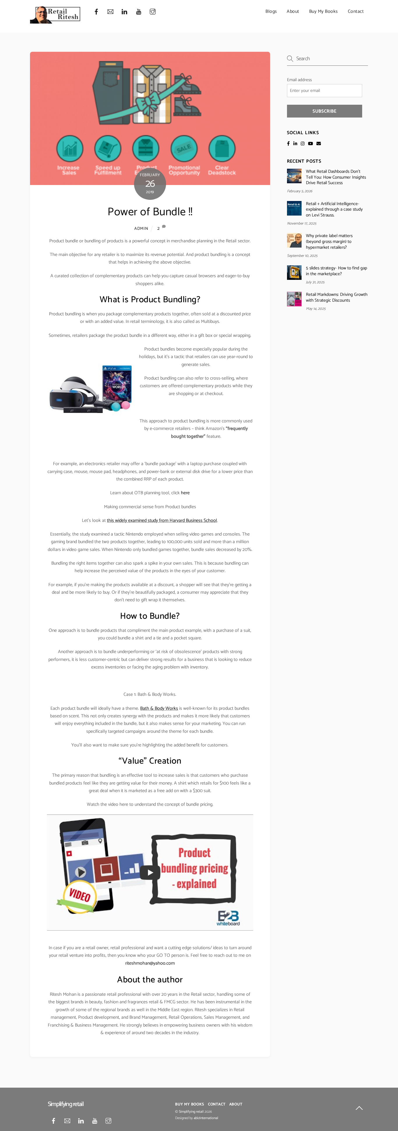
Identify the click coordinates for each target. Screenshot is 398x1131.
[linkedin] (124, 12)
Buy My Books (323, 11)
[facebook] (96, 12)
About (293, 11)
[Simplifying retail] (55, 21)
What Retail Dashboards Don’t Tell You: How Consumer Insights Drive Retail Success (336, 177)
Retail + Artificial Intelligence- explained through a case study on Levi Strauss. (334, 209)
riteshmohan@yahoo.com (150, 963)
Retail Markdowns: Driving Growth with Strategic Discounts (336, 297)
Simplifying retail (191, 1112)
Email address (299, 79)
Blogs (271, 11)
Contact (356, 11)
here (185, 493)
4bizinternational (206, 1118)
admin (141, 228)
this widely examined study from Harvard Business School (162, 520)
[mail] (110, 12)
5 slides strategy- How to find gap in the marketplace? (336, 271)
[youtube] (139, 12)
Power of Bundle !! (150, 212)
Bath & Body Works (159, 708)
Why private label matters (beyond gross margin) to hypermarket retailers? (329, 241)
